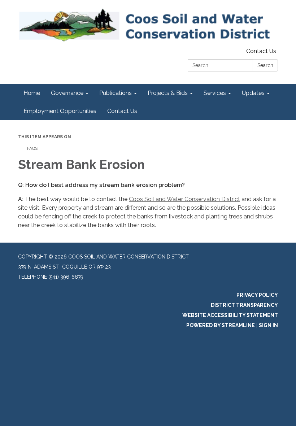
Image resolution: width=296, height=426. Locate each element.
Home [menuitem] (31, 93)
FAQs (32, 148)
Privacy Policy (257, 295)
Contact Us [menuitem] (122, 111)
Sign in (268, 325)
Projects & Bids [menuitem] (168, 93)
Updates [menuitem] (253, 93)
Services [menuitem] (215, 93)
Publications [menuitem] (115, 93)
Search (265, 65)
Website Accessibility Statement (230, 315)
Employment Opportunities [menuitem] (59, 111)
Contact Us (261, 51)
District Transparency (244, 305)
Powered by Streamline (220, 325)
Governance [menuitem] (67, 93)
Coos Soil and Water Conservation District (184, 199)
